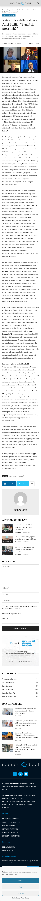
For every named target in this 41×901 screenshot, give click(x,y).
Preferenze (20, 893)
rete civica (13, 476)
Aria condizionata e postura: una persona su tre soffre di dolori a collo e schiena (25, 711)
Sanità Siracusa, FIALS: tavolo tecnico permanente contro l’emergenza (25, 527)
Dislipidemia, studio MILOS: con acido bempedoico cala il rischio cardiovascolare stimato (26, 723)
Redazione (10, 43)
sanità (21, 476)
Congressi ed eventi (12, 10)
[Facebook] (15, 774)
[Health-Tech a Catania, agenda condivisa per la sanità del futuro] (7, 539)
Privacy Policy (25, 898)
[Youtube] (26, 774)
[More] (32, 483)
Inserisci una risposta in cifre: (11, 613)
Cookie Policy (16, 898)
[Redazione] (20, 499)
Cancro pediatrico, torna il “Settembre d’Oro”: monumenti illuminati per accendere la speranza (26, 735)
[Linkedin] (20, 774)
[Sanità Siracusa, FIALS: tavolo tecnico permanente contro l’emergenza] (7, 527)
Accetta (20, 881)
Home (4, 10)
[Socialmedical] (20, 3)
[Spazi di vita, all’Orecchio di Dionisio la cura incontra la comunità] (7, 550)
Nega (20, 887)
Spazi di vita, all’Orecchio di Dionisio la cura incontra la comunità (24, 550)
